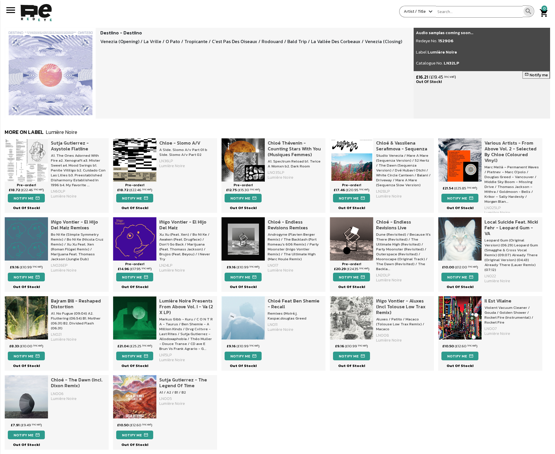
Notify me (536, 75)
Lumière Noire (442, 52)
